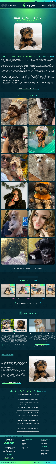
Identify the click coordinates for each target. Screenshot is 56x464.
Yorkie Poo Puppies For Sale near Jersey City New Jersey (28, 423)
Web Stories (24, 450)
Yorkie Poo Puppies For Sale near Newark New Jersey (28, 415)
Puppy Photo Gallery (25, 446)
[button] (50, 1)
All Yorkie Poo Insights (41, 345)
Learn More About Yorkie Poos (10, 382)
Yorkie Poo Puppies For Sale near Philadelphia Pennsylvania (28, 396)
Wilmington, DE (15, 436)
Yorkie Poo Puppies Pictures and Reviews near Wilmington (27, 268)
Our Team (23, 448)
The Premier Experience (27, 439)
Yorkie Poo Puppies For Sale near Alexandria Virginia (28, 425)
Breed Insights (43, 441)
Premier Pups (3, 436)
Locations (9, 436)
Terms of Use (36, 462)
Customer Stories (25, 447)
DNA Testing (43, 454)
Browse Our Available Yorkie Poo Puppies (27, 303)
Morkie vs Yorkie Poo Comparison (14, 334)
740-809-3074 (45, 5)
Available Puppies (11, 5)
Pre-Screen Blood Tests (45, 450)
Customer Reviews (25, 444)
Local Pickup (24, 443)
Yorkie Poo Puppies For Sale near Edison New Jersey (28, 407)
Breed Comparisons (44, 443)
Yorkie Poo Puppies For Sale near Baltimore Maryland (28, 399)
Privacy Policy (47, 462)
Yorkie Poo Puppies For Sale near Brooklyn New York (28, 428)
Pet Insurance (43, 449)
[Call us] (50, 5)
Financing (23, 440)
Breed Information (44, 440)
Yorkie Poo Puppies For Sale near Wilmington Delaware (28, 394)
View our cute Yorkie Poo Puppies (27, 88)
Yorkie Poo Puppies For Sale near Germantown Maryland (28, 417)
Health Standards (44, 453)
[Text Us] (53, 5)
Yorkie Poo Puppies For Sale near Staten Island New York (28, 410)
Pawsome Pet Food (44, 451)
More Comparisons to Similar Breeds (13, 345)
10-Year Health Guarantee (45, 447)
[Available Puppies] (5, 5)
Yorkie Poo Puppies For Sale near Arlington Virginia (28, 420)
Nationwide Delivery (25, 441)
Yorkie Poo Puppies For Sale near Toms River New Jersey (28, 402)
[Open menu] (2, 5)
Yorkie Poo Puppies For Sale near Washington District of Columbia (28, 412)
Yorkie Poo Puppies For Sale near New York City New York (28, 431)
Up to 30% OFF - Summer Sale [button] (7, 1)
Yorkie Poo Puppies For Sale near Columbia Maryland (28, 404)
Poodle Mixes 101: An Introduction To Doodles (42, 334)
